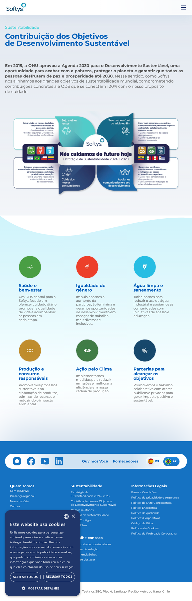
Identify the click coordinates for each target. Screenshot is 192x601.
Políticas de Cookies (144, 528)
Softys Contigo (81, 520)
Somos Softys (19, 490)
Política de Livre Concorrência (151, 502)
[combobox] (66, 516)
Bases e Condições (143, 492)
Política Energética (144, 508)
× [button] (73, 516)
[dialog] (42, 553)
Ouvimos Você (95, 461)
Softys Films (79, 525)
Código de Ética (142, 523)
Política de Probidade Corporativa (153, 533)
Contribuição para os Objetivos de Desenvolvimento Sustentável (93, 503)
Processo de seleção (84, 549)
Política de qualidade (145, 513)
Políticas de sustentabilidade (90, 515)
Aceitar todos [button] (25, 577)
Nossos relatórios (82, 510)
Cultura (15, 506)
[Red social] (17, 461)
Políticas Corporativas (145, 518)
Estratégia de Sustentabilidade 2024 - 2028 (90, 494)
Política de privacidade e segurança (155, 497)
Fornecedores (125, 461)
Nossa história (19, 501)
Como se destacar (83, 559)
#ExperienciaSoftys (84, 554)
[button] (42, 588)
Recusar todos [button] (59, 576)
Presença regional (22, 496)
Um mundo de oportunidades (91, 544)
